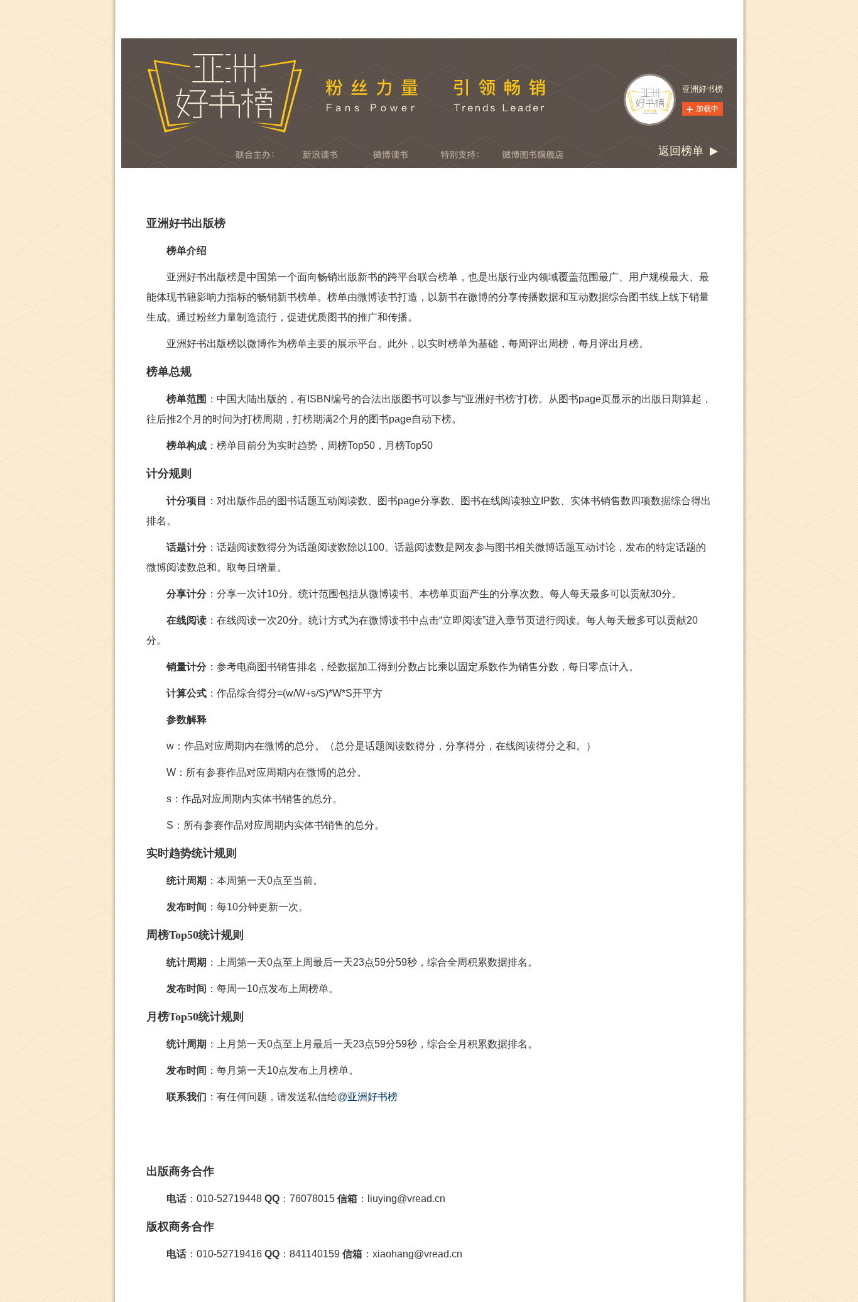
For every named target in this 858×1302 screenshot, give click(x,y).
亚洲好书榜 (702, 89)
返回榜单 (680, 151)
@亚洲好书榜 (367, 1096)
